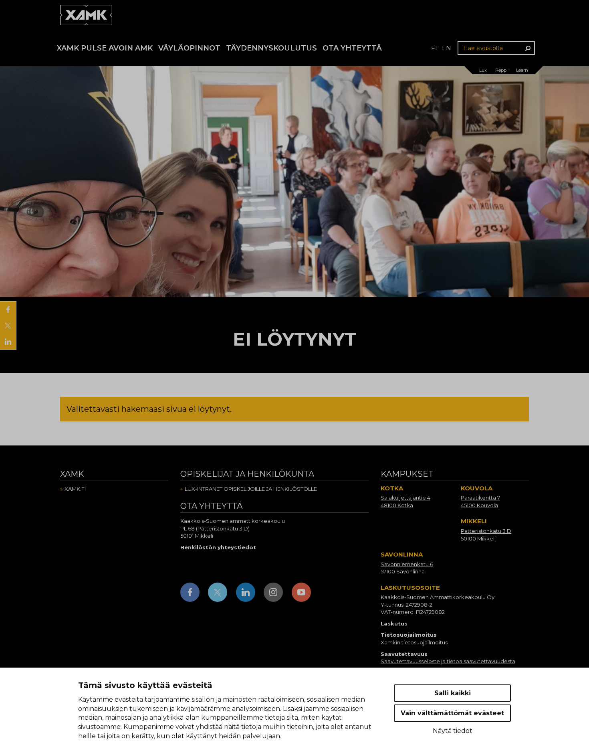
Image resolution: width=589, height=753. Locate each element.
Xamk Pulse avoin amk (105, 48)
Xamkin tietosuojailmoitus (414, 642)
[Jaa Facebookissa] (8, 310)
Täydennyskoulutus (271, 48)
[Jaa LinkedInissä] (8, 342)
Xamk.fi (75, 489)
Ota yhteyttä (352, 48)
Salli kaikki (452, 693)
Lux (483, 70)
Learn (522, 70)
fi (434, 48)
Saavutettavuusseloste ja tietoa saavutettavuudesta (448, 661)
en (446, 48)
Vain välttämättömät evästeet (452, 713)
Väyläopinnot (189, 48)
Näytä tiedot (452, 731)
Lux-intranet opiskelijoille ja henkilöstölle (251, 489)
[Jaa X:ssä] (8, 326)
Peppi (501, 70)
